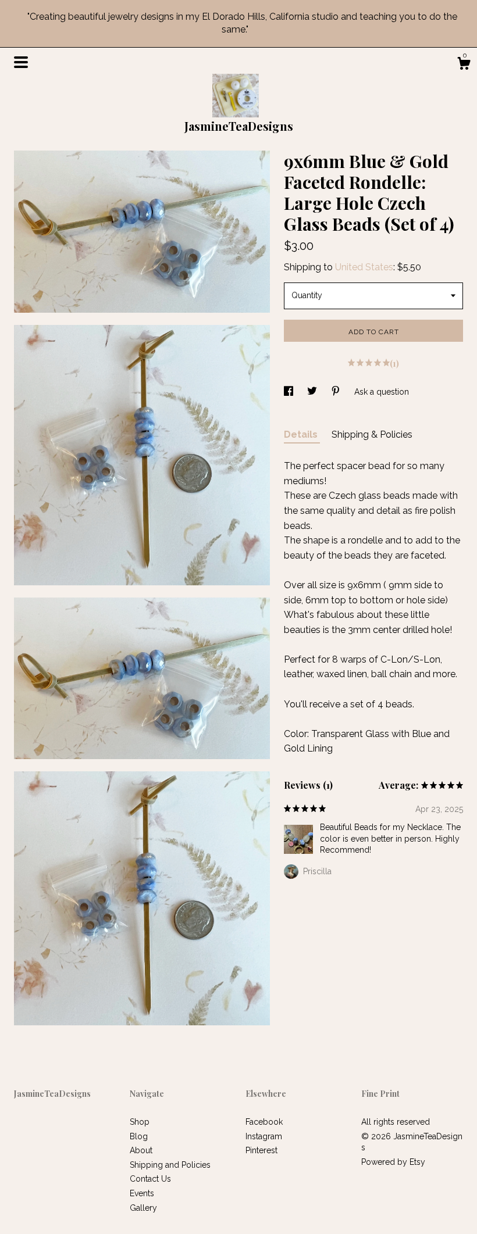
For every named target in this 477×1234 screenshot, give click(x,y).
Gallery (143, 1207)
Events (142, 1193)
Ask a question (381, 391)
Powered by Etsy (393, 1162)
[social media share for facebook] (290, 391)
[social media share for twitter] (313, 391)
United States (364, 267)
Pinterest (261, 1150)
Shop (139, 1121)
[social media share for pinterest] (337, 391)
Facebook (264, 1121)
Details (302, 434)
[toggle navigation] (21, 62)
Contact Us (150, 1178)
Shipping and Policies (170, 1164)
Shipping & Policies (372, 434)
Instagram (263, 1136)
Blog (139, 1136)
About (141, 1150)
